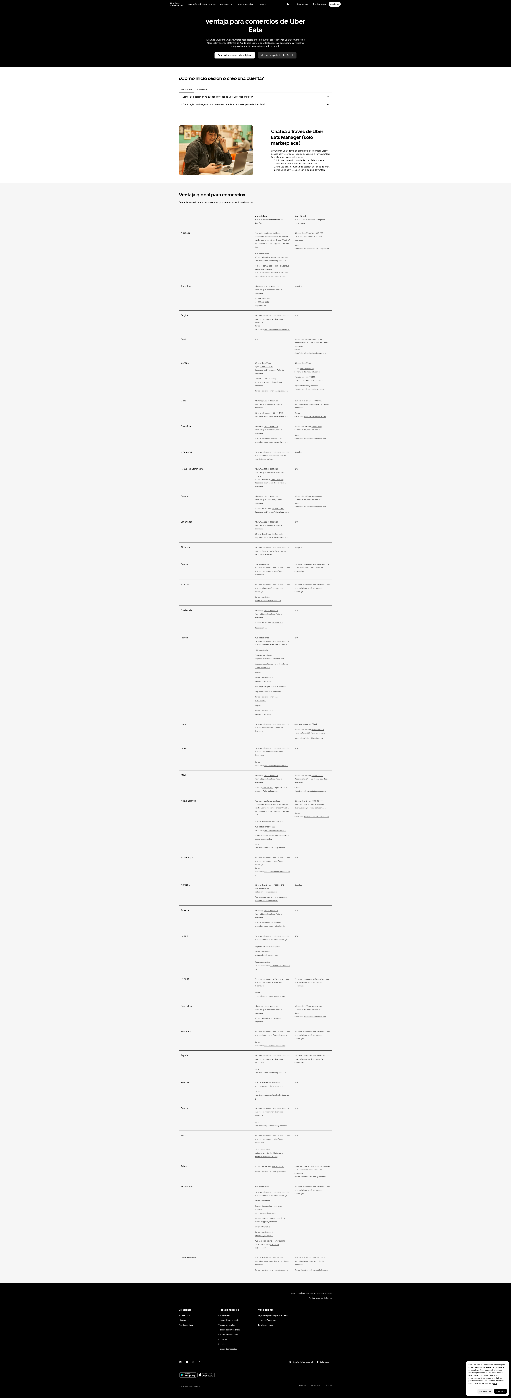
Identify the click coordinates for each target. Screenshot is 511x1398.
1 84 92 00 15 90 (277, 479)
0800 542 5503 (276, 439)
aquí (495, 1383)
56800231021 (317, 401)
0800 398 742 (277, 822)
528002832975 (317, 775)
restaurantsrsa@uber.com (274, 1045)
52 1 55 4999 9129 (271, 401)
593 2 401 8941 (278, 508)
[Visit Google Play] (187, 1375)
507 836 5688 (276, 923)
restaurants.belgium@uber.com (277, 329)
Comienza (334, 4)
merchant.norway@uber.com (266, 900)
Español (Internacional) (302, 1362)
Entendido (500, 1391)
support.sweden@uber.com (275, 1126)
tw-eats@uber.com (278, 1172)
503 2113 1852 (277, 534)
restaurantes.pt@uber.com (275, 996)
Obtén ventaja (302, 4)
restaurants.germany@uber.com (268, 600)
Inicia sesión (320, 4)
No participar (485, 1391)
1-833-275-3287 (266, 366)
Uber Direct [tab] (202, 89)
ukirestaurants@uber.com (273, 658)
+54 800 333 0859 (262, 302)
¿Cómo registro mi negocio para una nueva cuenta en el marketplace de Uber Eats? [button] (223, 104)
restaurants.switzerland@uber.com (269, 1153)
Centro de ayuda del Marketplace (235, 55)
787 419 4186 (276, 1018)
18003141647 (317, 1006)
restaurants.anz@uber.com (275, 261)
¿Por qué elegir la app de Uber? (202, 4)
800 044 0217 (267, 787)
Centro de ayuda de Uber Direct (277, 55)
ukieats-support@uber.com (266, 1222)
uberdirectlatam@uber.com (315, 416)
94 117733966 (277, 1083)
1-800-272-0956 (268, 379)
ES (291, 4)
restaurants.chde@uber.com (266, 1156)
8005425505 (317, 426)
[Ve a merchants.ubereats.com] (176, 4)
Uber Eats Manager (315, 160)
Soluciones (224, 4)
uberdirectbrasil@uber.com (315, 353)
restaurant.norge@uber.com (266, 892)
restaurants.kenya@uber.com (276, 765)
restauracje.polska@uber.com (266, 955)
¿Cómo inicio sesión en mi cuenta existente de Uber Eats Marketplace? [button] (217, 97)
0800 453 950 (317, 801)
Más (262, 4)
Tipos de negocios (245, 4)
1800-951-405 (317, 233)
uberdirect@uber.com (309, 386)
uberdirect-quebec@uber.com (314, 389)
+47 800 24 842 (278, 885)
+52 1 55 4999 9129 (271, 286)
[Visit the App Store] (206, 1375)
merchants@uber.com (279, 391)
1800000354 (317, 496)
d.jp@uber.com (317, 738)
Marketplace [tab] (186, 89)
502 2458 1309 (277, 622)
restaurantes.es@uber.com (275, 1073)
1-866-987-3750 (307, 368)
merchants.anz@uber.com (274, 276)
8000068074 (317, 339)
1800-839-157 (276, 257)
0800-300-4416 (318, 729)
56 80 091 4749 (277, 413)
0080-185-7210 (278, 1166)
